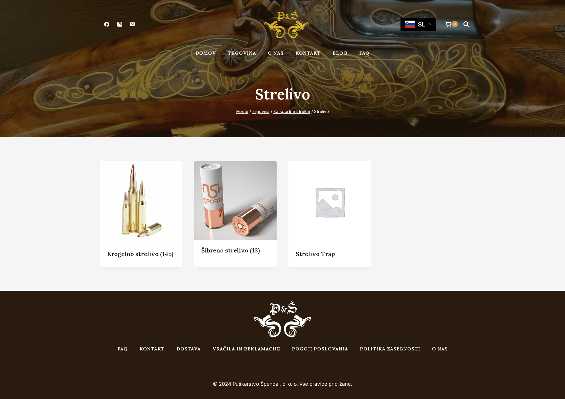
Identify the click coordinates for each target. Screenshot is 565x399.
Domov (205, 53)
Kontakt (308, 53)
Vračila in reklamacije (246, 349)
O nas (276, 53)
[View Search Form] (466, 24)
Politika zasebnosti (390, 349)
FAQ (364, 53)
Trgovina (242, 53)
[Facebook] (107, 24)
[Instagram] (119, 24)
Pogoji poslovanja (320, 349)
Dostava (189, 349)
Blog (340, 53)
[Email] (132, 24)
